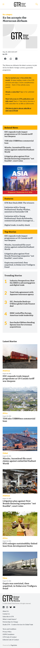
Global (5, 453)
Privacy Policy (7, 632)
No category (7, 14)
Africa (5, 413)
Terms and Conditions (9, 629)
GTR (6, 54)
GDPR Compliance (8, 634)
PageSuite (14, 645)
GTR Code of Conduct (10, 637)
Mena (5, 578)
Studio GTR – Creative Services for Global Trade (18, 624)
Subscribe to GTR (8, 616)
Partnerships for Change (10, 622)
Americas (6, 371)
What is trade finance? (10, 619)
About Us (6, 611)
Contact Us (6, 614)
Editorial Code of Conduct (11, 640)
